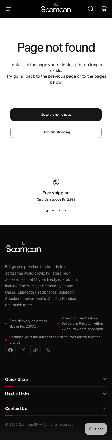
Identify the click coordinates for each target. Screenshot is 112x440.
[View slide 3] (59, 211)
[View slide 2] (53, 211)
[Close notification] (80, 420)
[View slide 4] (65, 211)
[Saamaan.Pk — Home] (23, 248)
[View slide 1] (46, 211)
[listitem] (10, 350)
